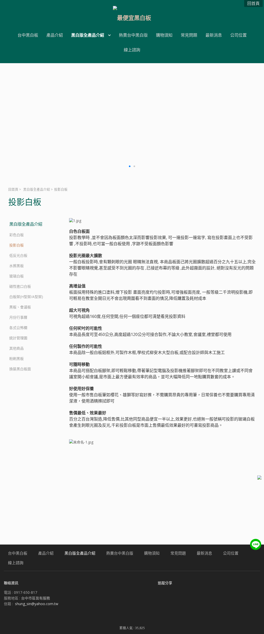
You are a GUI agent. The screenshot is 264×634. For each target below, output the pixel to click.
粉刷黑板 (16, 358)
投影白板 (16, 245)
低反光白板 (18, 255)
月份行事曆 (18, 317)
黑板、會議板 (20, 306)
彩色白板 (16, 234)
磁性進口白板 (20, 286)
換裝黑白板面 (20, 368)
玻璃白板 (16, 276)
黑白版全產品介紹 (36, 189)
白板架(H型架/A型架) (26, 296)
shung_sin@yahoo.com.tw (36, 603)
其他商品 (16, 348)
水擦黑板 (16, 265)
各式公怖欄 (18, 327)
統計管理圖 (18, 337)
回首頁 (13, 189)
